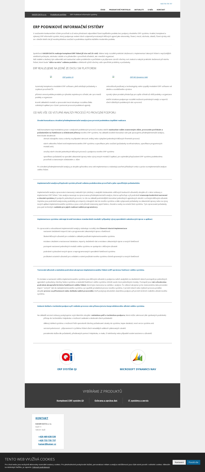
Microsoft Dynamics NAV (138, 369)
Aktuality (139, 10)
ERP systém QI (67, 369)
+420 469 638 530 (47, 436)
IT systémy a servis (138, 400)
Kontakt (161, 10)
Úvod (102, 10)
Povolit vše (193, 462)
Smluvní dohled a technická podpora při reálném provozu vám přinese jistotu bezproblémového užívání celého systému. (91, 306)
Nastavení (179, 462)
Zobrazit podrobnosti (41, 467)
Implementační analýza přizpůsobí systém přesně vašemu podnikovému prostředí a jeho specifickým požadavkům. (88, 183)
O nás (150, 10)
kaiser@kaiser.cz (47, 444)
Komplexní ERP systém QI (70, 400)
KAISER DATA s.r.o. (39, 14)
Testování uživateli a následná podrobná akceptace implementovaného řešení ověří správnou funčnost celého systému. (90, 270)
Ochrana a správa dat (106, 400)
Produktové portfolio (119, 10)
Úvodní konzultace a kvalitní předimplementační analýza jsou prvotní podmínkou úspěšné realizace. (81, 120)
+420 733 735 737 (47, 440)
